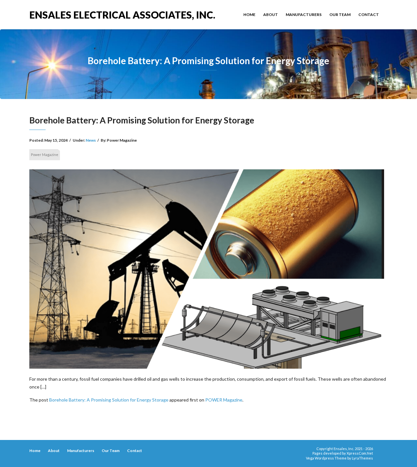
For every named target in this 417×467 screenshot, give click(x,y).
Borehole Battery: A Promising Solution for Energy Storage (108, 400)
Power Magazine (44, 154)
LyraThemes (362, 458)
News (91, 140)
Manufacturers (304, 14)
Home (249, 14)
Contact (368, 14)
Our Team (340, 14)
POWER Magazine (223, 400)
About (270, 14)
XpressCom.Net (360, 453)
